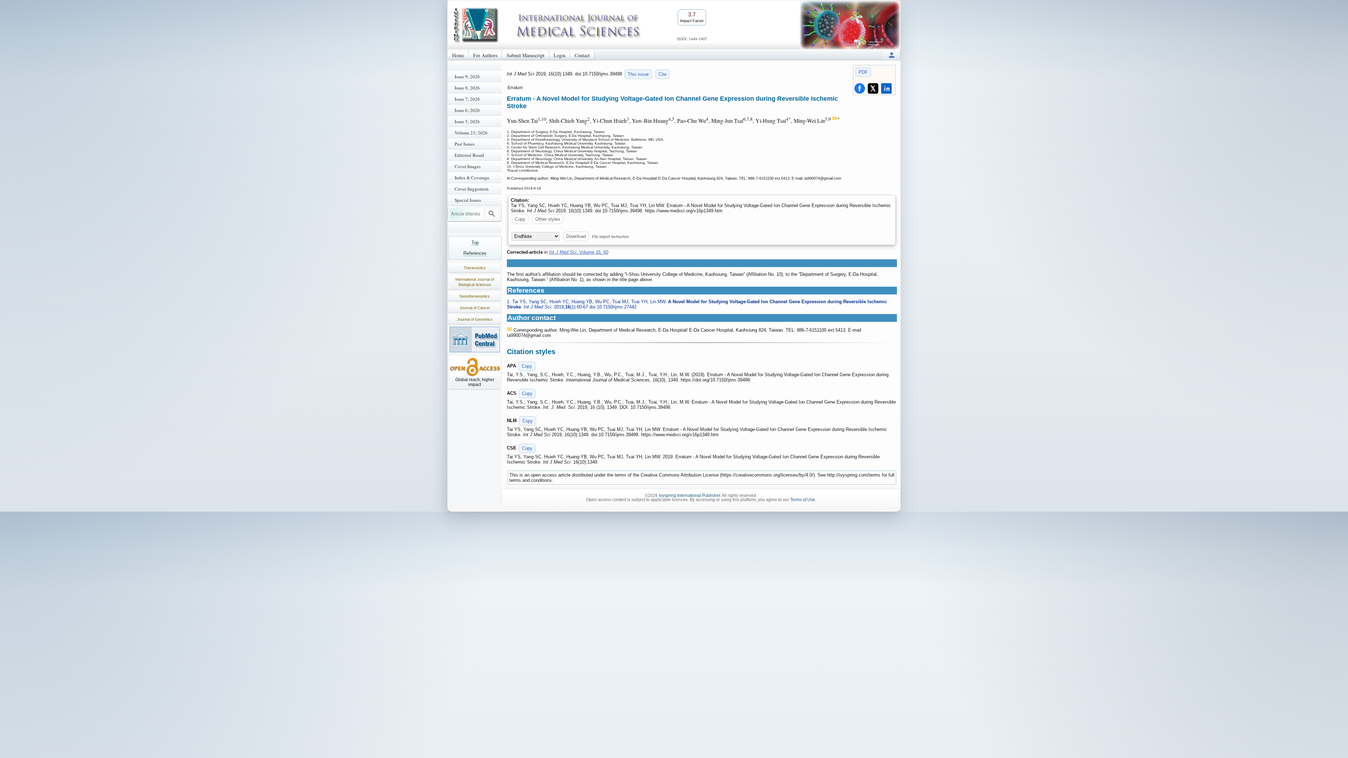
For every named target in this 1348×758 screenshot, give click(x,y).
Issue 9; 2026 (467, 76)
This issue (638, 74)
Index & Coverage (472, 177)
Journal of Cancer (475, 308)
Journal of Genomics (475, 319)
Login (560, 55)
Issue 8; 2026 (467, 88)
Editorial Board (469, 155)
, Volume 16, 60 (578, 252)
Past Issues (465, 144)
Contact (582, 55)
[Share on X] (873, 88)
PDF (863, 72)
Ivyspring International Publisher (689, 495)
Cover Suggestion (472, 189)
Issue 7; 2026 (467, 99)
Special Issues (468, 200)
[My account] (891, 55)
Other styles (547, 219)
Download (576, 236)
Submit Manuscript (525, 55)
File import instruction (610, 236)
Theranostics (474, 268)
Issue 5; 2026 (467, 121)
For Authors (485, 55)
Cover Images (468, 166)
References (475, 253)
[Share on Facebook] (859, 88)
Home (458, 55)
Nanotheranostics (475, 296)
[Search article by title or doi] (491, 214)
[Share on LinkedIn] (886, 88)
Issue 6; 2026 (467, 110)
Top (475, 242)
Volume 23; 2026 (471, 132)
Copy (520, 219)
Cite (663, 74)
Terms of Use (802, 500)
